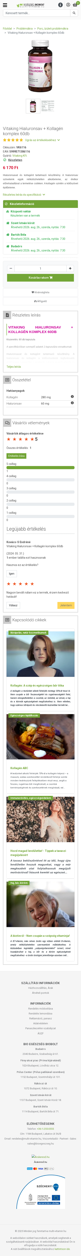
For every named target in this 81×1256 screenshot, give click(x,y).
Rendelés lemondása (40, 1013)
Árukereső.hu (40, 1162)
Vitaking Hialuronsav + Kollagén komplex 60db (34, 546)
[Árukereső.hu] (40, 1156)
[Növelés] (70, 268)
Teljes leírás (13, 366)
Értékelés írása (16, 456)
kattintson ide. (62, 1249)
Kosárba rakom (39, 277)
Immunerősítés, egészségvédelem (30, 798)
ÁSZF (41, 1033)
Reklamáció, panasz (40, 1018)
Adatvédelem (40, 1023)
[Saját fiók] (68, 5)
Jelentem (66, 605)
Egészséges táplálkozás (24, 715)
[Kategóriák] (5, 5)
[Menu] (60, 5)
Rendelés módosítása (40, 1008)
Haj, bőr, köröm (19, 883)
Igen (11, 573)
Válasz (13, 605)
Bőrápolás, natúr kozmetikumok (28, 632)
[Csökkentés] (11, 268)
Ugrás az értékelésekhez (41, 140)
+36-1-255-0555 (45, 1128)
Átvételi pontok (40, 992)
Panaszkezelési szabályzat (40, 1028)
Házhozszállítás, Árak (40, 987)
